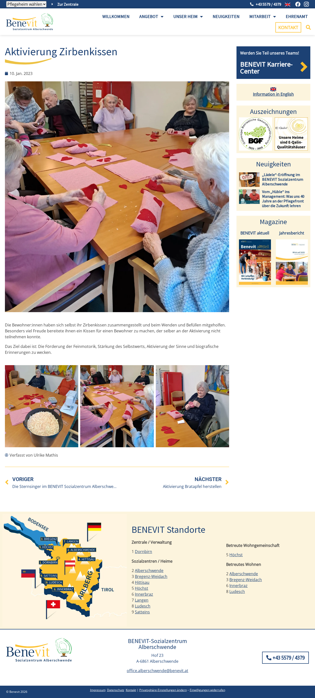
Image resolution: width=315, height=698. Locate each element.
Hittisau (142, 582)
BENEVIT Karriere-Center (266, 67)
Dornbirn (143, 551)
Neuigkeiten (226, 16)
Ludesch (142, 606)
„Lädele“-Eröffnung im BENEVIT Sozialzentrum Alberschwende (282, 179)
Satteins (142, 612)
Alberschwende (149, 570)
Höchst (141, 588)
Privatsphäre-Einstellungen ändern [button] (163, 690)
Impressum (98, 690)
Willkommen (115, 16)
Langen (141, 600)
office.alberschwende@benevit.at (157, 670)
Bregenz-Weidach (151, 576)
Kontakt (131, 690)
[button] (308, 27)
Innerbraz (144, 594)
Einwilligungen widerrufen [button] (207, 690)
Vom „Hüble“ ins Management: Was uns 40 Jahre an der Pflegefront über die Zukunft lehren (283, 198)
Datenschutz (115, 690)
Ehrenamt (297, 16)
